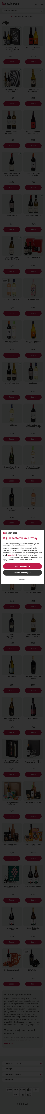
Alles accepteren (22, 566)
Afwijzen (22, 579)
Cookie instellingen (22, 573)
